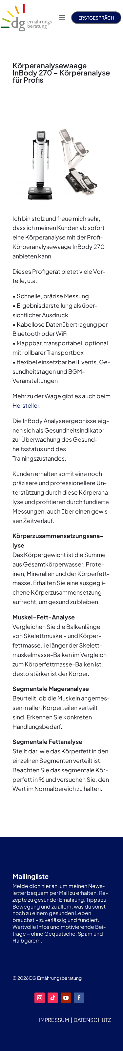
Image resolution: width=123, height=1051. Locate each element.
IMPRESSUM (54, 1019)
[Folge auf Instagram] (39, 998)
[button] (12, 1039)
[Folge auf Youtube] (66, 998)
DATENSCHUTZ (92, 1019)
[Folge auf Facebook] (79, 998)
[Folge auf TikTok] (53, 998)
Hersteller (25, 405)
